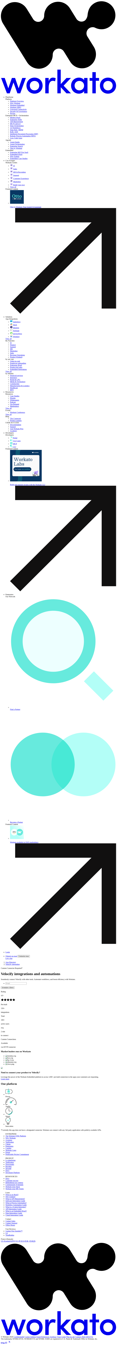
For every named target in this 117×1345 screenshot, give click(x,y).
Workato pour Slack (12, 1187)
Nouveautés (9, 1164)
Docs (7, 1171)
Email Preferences (42, 1337)
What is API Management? (15, 1199)
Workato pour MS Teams (14, 1189)
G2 (6, 1233)
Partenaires (9, 1146)
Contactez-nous (24, 956)
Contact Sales (10, 1221)
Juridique (53, 1337)
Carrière (8, 1148)
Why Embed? (10, 1197)
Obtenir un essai (11, 956)
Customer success (11, 1181)
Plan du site (70, 1337)
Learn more (5, 1079)
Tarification (9, 1142)
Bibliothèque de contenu (14, 1183)
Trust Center (61, 1337)
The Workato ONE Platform (15, 1136)
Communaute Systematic (14, 1185)
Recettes (8, 1166)
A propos (8, 1140)
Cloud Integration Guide (14, 1215)
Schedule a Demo (8, 988)
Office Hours (10, 1225)
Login (7, 952)
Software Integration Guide (15, 1201)
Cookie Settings (30, 1337)
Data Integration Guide (13, 1213)
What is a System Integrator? (15, 1207)
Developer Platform (12, 1173)
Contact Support (11, 1223)
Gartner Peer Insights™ (14, 1231)
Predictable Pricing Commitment (17, 1154)
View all (8, 339)
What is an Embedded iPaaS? (16, 1211)
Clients (8, 1144)
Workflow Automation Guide (16, 1205)
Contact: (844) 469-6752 (84, 1337)
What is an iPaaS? (12, 1195)
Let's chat (8, 958)
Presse (7, 1152)
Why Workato (10, 1138)
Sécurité (8, 1168)
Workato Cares (10, 1150)
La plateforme (10, 1160)
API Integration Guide (13, 1209)
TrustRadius (9, 1235)
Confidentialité (18, 1337)
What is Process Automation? (16, 1203)
